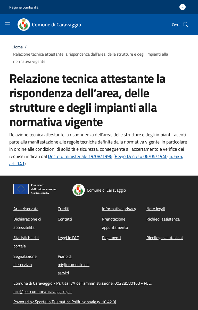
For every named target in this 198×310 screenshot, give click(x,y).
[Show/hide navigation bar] (7, 24)
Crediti (63, 209)
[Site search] (186, 24)
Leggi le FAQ (68, 238)
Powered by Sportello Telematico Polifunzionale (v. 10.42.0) (64, 302)
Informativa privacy (119, 209)
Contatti (65, 219)
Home (17, 47)
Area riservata (25, 209)
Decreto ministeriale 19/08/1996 (80, 156)
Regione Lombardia (23, 7)
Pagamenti (111, 238)
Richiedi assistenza (163, 219)
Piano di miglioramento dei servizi (73, 264)
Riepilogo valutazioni (164, 238)
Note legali (155, 209)
